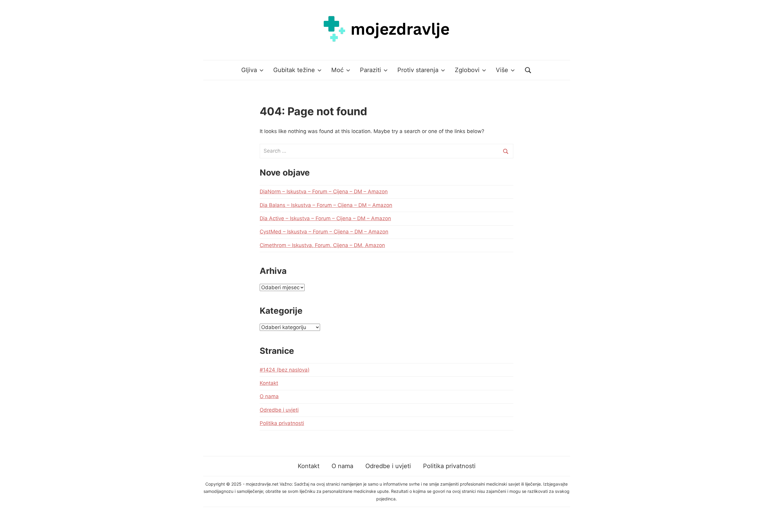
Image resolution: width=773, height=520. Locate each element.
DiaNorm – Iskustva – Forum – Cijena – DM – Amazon (324, 192)
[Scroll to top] (762, 509)
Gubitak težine (294, 70)
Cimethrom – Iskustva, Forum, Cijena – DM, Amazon (322, 245)
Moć (337, 70)
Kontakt (269, 383)
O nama (269, 396)
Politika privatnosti (282, 423)
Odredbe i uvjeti (279, 410)
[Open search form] (528, 70)
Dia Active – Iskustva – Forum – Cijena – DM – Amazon (325, 218)
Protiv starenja (417, 70)
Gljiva (249, 70)
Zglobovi (467, 70)
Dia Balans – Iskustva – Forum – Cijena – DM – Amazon (326, 205)
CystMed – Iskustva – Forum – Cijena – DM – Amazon (324, 232)
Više (502, 70)
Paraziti (370, 70)
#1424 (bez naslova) (285, 370)
